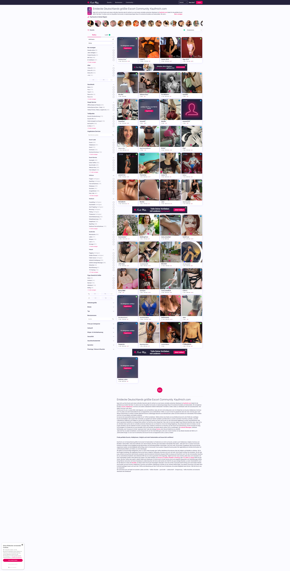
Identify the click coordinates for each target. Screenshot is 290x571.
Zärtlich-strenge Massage (97, 262)
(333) (97, 170)
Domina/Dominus (95, 152)
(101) (91, 75)
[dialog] (13, 556)
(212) (93, 147)
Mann (90, 87)
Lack (92, 241)
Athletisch (91, 285)
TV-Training (93, 270)
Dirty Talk (93, 193)
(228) (95, 224)
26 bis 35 (91, 70)
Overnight (93, 160)
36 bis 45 (91, 73)
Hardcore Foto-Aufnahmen (97, 226)
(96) (95, 118)
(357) (95, 60)
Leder (92, 237)
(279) (99, 183)
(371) (93, 126)
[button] (13, 567)
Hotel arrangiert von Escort (96, 121)
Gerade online (92, 50)
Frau (90, 89)
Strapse (92, 239)
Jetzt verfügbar (92, 52)
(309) (94, 70)
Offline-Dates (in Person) (95, 105)
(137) (104, 226)
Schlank (91, 280)
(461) (95, 193)
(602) (97, 162)
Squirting (93, 224)
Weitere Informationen (17, 557)
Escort (92, 142)
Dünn (90, 278)
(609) (97, 165)
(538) (95, 123)
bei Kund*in (92, 123)
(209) (97, 167)
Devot (92, 147)
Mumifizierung (94, 267)
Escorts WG (91, 118)
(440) (94, 142)
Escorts (109, 2)
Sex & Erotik (94, 165)
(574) (91, 89)
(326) (101, 216)
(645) (102, 105)
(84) (92, 87)
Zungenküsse (94, 191)
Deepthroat (93, 221)
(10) (94, 94)
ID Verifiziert (92, 60)
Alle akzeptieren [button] (12, 560)
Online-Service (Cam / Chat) (96, 107)
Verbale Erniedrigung (96, 260)
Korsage (93, 244)
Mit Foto (91, 57)
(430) (98, 191)
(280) (104, 262)
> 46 (90, 75)
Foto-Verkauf (94, 170)
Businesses (118, 2)
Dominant (93, 149)
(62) (108, 109)
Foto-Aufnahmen (95, 183)
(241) (96, 145)
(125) (94, 68)
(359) (96, 186)
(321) (95, 244)
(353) (96, 221)
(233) (96, 149)
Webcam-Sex (94, 167)
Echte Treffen (94, 162)
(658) (93, 57)
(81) (92, 278)
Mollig (90, 287)
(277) (93, 237)
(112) (97, 270)
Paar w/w (90, 97)
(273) (101, 116)
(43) (97, 55)
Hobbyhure (93, 145)
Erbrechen (93, 265)
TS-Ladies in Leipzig (188, 457)
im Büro (91, 126)
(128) (94, 285)
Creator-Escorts (92, 55)
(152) (100, 152)
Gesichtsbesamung (95, 216)
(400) (95, 160)
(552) (97, 234)
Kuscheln (93, 188)
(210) (94, 73)
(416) (94, 239)
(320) (101, 260)
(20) (96, 50)
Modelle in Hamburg (174, 457)
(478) (99, 219)
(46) (96, 265)
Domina (158, 429)
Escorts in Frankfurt (163, 457)
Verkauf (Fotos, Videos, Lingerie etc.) (98, 109)
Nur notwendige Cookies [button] (12, 564)
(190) (103, 121)
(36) (104, 107)
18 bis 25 (91, 68)
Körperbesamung (95, 219)
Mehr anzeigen (178, 14)
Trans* (90, 92)
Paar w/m (91, 94)
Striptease (93, 186)
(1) (96, 52)
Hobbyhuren (129, 406)
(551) (95, 188)
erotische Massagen (185, 427)
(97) (98, 267)
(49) (92, 287)
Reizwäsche (94, 234)
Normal (91, 282)
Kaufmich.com (163, 12)
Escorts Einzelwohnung (95, 116)
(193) (93, 282)
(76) (92, 92)
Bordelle (134, 462)
